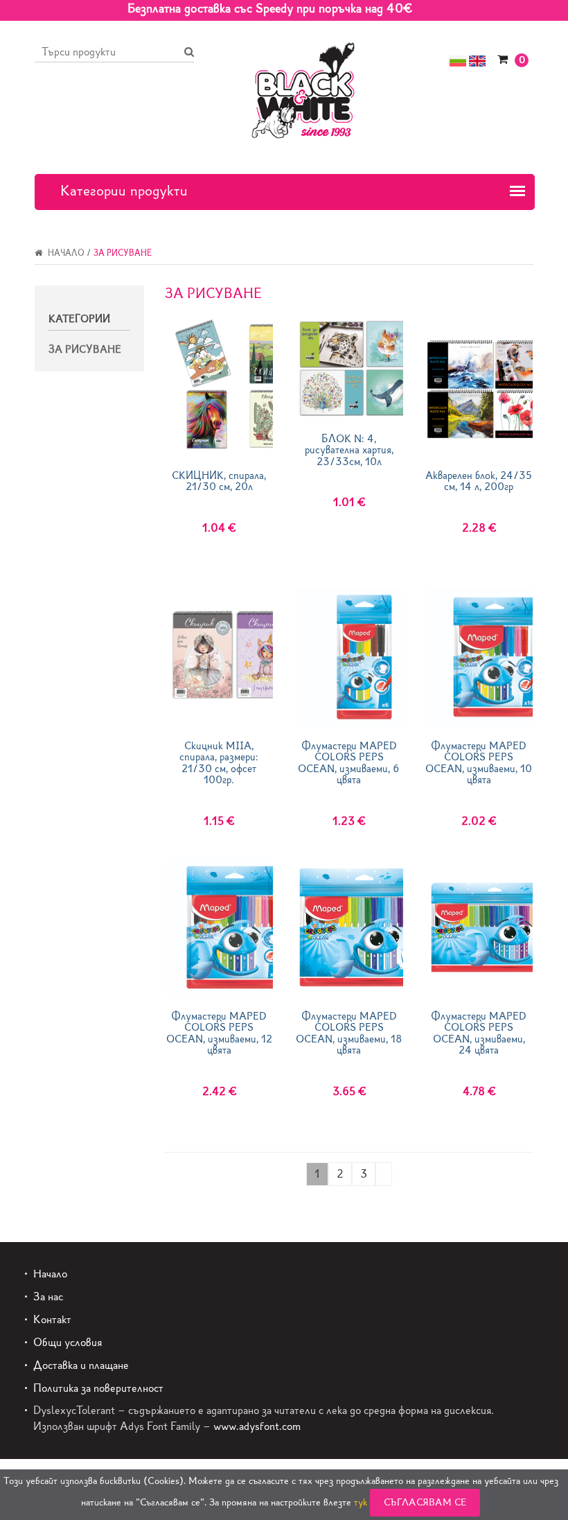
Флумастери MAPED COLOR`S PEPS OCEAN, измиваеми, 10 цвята (478, 763)
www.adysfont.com (257, 1426)
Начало (65, 253)
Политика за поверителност (98, 1388)
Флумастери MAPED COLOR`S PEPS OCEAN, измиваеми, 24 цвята (478, 1033)
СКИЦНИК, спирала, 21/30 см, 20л (219, 481)
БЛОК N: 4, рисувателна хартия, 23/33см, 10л (349, 450)
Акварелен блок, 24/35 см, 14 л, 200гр (478, 481)
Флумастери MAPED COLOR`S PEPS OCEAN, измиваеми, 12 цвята (219, 1033)
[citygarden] (303, 88)
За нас (48, 1296)
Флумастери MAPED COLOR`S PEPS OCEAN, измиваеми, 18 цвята (349, 1033)
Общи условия (67, 1342)
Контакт (52, 1319)
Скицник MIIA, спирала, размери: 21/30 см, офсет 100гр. (218, 763)
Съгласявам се (425, 1502)
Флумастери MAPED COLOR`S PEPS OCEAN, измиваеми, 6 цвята (349, 763)
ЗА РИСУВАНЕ (84, 349)
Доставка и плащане (81, 1365)
